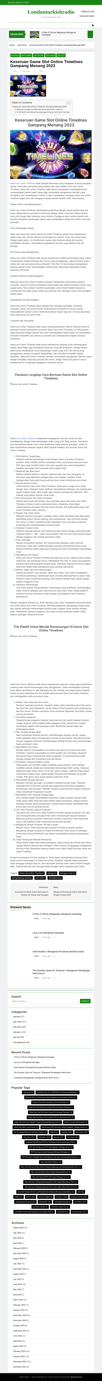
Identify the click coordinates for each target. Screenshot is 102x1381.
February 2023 (19, 1351)
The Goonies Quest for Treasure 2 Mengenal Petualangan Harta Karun (42, 1072)
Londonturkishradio (51, 12)
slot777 (30, 1197)
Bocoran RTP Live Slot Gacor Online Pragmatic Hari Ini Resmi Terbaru (51, 1097)
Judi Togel (73, 1137)
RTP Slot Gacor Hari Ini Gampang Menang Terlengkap (50, 1152)
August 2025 (18, 1258)
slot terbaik (62, 1212)
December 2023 (19, 1315)
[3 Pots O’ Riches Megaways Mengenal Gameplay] (34, 35)
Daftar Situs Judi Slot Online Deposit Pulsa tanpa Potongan (50, 1112)
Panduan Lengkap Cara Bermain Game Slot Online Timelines (40, 109)
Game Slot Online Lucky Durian (26, 1127)
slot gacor (52, 873)
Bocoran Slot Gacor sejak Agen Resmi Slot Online (51, 1102)
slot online (40, 878)
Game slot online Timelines (22, 183)
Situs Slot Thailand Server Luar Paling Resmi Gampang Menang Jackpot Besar (46, 1192)
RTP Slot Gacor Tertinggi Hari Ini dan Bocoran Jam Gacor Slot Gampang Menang (50, 1157)
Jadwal (54, 1132)
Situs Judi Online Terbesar (51, 1162)
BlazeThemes (76, 1377)
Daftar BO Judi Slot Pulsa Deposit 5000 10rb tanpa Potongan (51, 1107)
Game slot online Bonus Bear (76, 1122)
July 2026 (17, 1233)
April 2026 (17, 1243)
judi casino (26, 55)
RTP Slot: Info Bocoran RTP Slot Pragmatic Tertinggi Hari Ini (50, 1147)
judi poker (50, 55)
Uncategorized (19, 1042)
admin (14, 71)
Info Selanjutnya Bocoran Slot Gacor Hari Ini (30, 1132)
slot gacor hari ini (67, 873)
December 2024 (19, 1269)
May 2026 (17, 1238)
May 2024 (17, 1289)
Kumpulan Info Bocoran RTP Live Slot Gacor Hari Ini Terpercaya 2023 (51, 1142)
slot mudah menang (63, 1202)
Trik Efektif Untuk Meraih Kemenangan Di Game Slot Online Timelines (43, 112)
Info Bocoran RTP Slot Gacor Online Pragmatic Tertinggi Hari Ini (64, 1127)
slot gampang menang (22, 878)
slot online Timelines (25, 438)
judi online (39, 55)
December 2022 (19, 1361)
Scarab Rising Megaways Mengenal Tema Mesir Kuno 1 (36, 1078)
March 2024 (18, 1300)
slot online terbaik (40, 1207)
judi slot (61, 55)
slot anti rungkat (45, 1197)
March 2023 (18, 1346)
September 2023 (20, 1331)
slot (81, 1192)
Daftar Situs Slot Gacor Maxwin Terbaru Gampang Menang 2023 (37, 1122)
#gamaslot (28, 1092)
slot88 (18, 1197)
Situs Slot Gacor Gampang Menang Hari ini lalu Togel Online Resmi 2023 (51, 1182)
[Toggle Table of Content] (67, 103)
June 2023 (17, 1336)
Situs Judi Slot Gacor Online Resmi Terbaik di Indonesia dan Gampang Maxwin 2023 (51, 1167)
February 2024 (19, 1305)
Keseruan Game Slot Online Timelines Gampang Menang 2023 (40, 106)
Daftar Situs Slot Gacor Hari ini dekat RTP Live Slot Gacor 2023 (50, 1117)
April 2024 (17, 1295)
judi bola (15, 55)
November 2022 (19, 1367)
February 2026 (19, 1248)
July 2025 (17, 1264)
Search (85, 1001)
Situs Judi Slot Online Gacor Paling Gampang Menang (50, 1172)
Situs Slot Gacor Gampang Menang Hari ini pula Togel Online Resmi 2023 (51, 1187)
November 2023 (19, 1320)
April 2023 (17, 1341)
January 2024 (18, 1310)
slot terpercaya (55, 878)
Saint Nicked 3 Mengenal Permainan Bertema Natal (58, 951)
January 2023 (18, 1356)
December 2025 (19, 1253)
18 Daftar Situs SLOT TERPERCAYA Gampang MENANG (57, 1092)
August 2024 (18, 1274)
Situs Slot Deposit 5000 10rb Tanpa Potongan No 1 (50, 1177)
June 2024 (17, 1284)
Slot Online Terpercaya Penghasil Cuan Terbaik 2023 (34, 1212)
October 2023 (18, 1325)
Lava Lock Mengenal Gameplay (48, 933)
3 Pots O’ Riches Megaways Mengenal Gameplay (59, 33)
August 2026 (18, 1228)
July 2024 (17, 1279)
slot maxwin (45, 1202)
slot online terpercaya (60, 1207)
